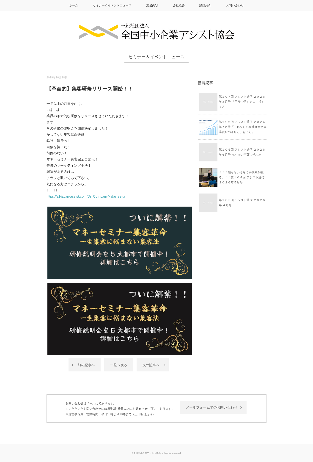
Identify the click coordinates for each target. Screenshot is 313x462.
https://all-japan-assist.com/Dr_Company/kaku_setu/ (86, 196)
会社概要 (179, 5)
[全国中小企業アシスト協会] (156, 26)
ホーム (73, 5)
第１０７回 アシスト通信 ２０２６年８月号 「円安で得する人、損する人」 (242, 101)
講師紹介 (205, 5)
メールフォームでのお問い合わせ (211, 407)
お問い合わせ (235, 5)
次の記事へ (150, 365)
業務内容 (152, 5)
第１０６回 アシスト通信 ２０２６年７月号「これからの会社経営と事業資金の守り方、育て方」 (242, 127)
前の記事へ (86, 365)
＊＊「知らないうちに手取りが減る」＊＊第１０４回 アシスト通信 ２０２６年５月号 (241, 177)
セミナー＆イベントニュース (112, 5)
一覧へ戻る (118, 365)
